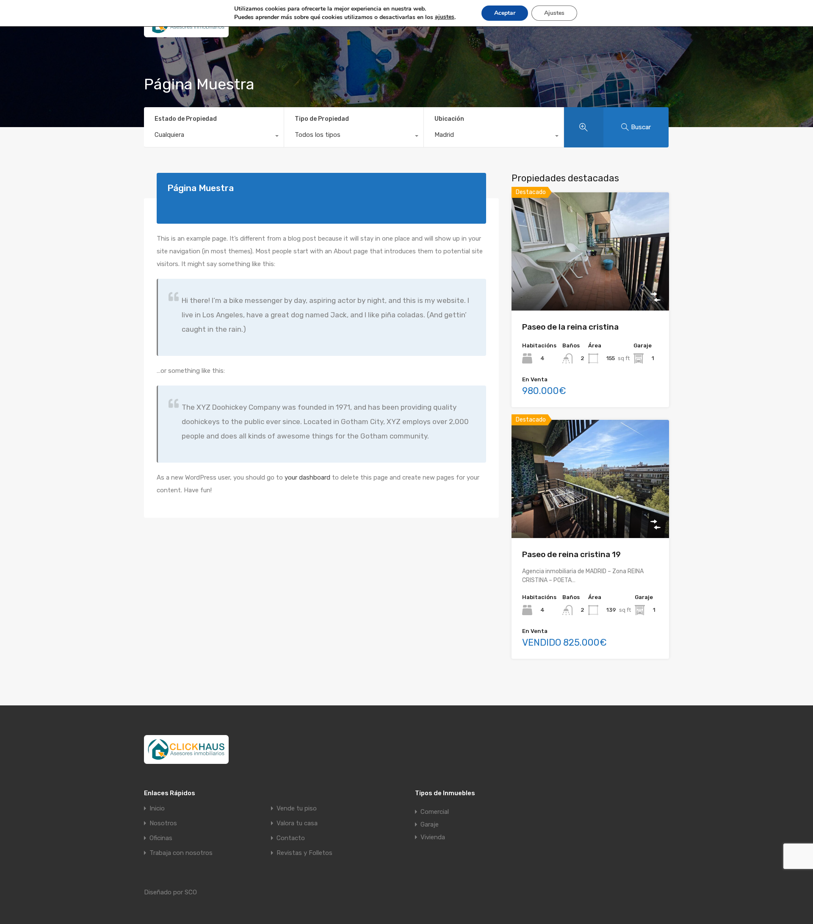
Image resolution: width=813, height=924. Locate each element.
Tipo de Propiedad (322, 118)
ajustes (444, 17)
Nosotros (163, 823)
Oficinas (160, 838)
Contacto (291, 838)
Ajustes (554, 13)
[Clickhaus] (186, 33)
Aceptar (504, 13)
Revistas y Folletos (304, 853)
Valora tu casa (297, 823)
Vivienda (432, 837)
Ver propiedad (590, 287)
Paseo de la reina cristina (570, 327)
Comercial (434, 812)
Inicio (157, 808)
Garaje (429, 824)
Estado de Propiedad (186, 118)
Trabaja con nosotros (181, 853)
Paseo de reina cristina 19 (571, 554)
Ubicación (449, 118)
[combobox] (214, 137)
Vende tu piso (297, 808)
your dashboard (307, 477)
